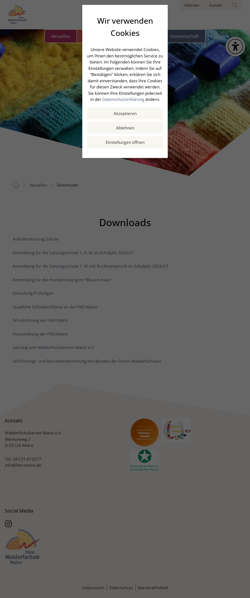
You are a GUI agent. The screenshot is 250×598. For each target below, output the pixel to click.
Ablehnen (125, 128)
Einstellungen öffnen (125, 142)
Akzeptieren (125, 113)
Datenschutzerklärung (123, 99)
